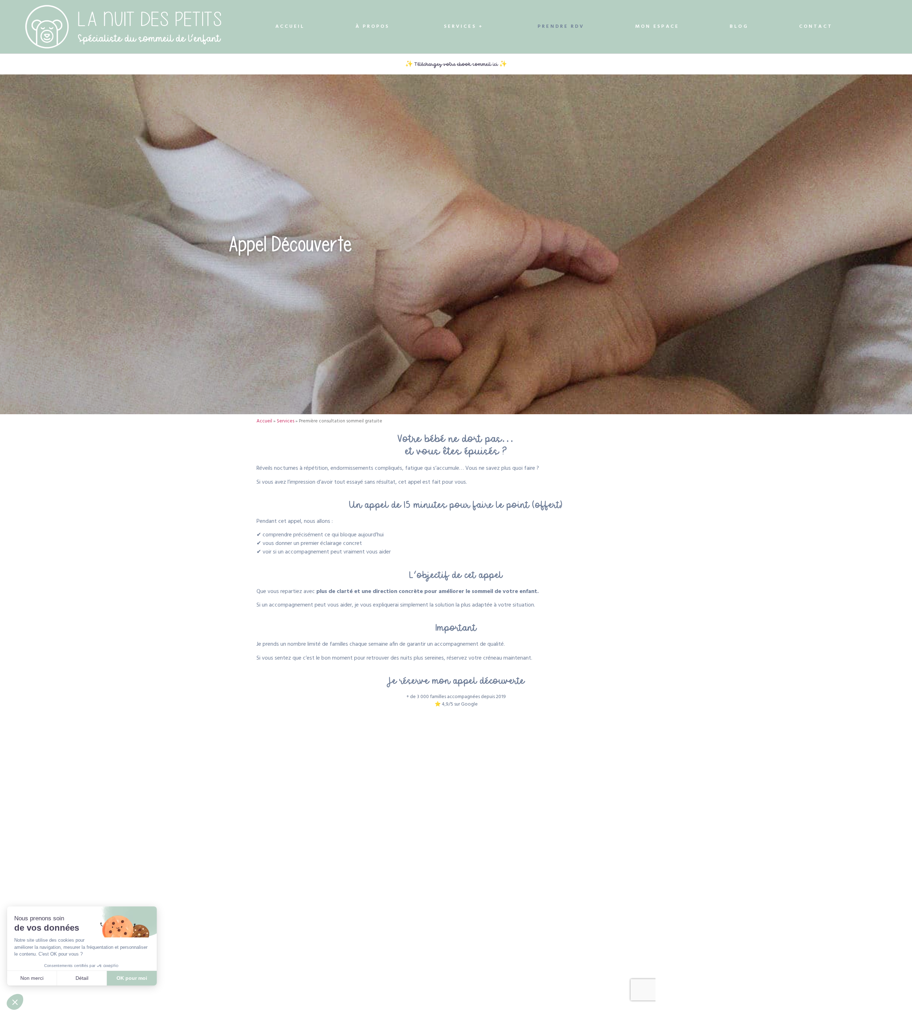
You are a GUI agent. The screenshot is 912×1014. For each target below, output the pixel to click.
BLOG (739, 26)
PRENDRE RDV (561, 26)
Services (285, 421)
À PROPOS (373, 26)
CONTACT (816, 26)
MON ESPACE (657, 26)
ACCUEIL (290, 26)
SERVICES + (463, 26)
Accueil (264, 421)
